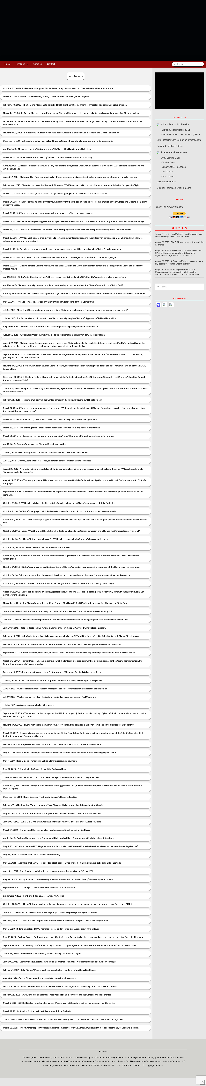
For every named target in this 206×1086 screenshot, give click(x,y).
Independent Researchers (174, 152)
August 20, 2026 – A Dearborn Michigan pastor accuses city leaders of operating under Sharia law (179, 262)
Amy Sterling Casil (170, 158)
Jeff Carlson (167, 171)
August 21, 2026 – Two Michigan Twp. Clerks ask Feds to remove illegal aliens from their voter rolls (178, 235)
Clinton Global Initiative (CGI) (175, 130)
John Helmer (167, 176)
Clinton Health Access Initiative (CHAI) (180, 134)
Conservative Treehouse (173, 167)
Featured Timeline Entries (169, 146)
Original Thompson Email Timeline (174, 188)
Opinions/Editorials (166, 181)
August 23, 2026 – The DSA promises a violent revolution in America (179, 243)
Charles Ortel (168, 162)
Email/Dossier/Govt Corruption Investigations (179, 140)
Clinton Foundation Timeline (175, 124)
